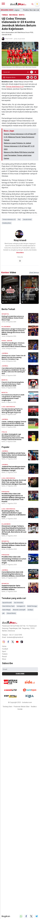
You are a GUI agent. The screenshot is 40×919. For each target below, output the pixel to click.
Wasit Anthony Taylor (8, 604)
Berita (21, 15)
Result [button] (4, 655)
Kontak (20, 707)
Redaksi (34, 705)
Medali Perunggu (32, 604)
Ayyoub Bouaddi (7, 601)
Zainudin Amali (27, 219)
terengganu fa (21, 604)
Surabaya (30, 608)
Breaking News (6, 223)
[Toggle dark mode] (37, 4)
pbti (3, 611)
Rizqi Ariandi (8, 38)
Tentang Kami (7, 705)
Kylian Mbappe (6, 608)
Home (4, 645)
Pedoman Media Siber (22, 705)
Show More (20, 252)
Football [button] (5, 647)
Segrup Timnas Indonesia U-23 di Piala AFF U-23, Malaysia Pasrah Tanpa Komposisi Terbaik (20, 137)
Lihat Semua (34, 271)
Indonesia (13, 15)
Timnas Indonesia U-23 (15, 86)
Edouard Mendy (11, 611)
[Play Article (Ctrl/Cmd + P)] (27, 77)
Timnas (5, 15)
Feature (4, 652)
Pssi (19, 219)
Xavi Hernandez (18, 601)
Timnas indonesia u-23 (8, 219)
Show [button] (4, 657)
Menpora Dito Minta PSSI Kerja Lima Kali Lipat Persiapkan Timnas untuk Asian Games (19, 155)
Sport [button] (4, 650)
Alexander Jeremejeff (19, 608)
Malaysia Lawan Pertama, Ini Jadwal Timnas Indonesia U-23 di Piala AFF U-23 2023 (19, 146)
